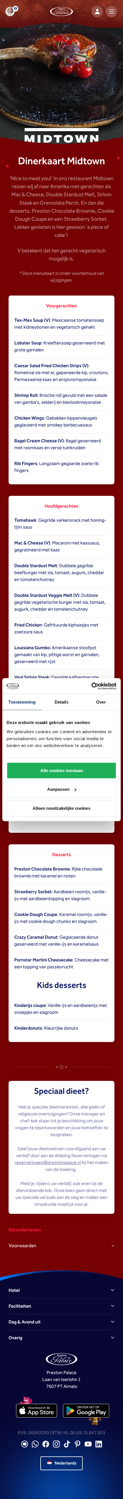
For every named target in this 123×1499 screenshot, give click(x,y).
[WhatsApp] (35, 1444)
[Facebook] (45, 1444)
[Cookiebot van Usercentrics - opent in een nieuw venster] (91, 686)
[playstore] (86, 1410)
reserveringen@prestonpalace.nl (48, 1162)
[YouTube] (88, 1444)
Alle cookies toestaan (61, 770)
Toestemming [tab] (21, 702)
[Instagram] (56, 1444)
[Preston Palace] (61, 11)
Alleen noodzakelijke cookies (61, 807)
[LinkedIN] (98, 1444)
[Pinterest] (77, 1444)
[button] (61, 1290)
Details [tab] (62, 702)
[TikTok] (67, 1444)
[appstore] (37, 1410)
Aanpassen (58, 789)
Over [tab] (101, 702)
